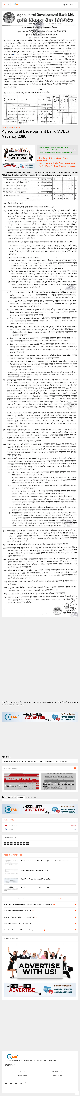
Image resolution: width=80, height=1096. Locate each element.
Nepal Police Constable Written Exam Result (34, 870)
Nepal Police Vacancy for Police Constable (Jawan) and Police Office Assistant (45, 861)
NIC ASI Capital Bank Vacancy (16, 786)
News (11, 127)
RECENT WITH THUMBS (13, 855)
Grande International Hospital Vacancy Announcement (57, 163)
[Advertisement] (40, 645)
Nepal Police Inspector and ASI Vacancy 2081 (35, 888)
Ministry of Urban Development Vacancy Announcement (57, 166)
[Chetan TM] (16, 5)
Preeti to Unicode (23, 1075)
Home (4, 127)
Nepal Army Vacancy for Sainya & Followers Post (36, 879)
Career (18, 127)
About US (22, 1072)
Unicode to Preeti (57, 1075)
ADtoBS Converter (57, 1072)
